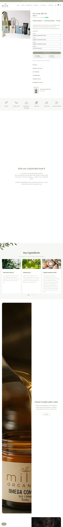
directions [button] (35, 64)
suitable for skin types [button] (37, 68)
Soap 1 (34, 33)
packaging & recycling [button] (38, 82)
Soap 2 (34, 37)
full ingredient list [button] (36, 75)
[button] (60, 5)
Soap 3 (34, 42)
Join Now (48, 60)
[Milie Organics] (5, 5)
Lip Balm (34, 46)
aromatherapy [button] (36, 71)
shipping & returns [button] (37, 78)
